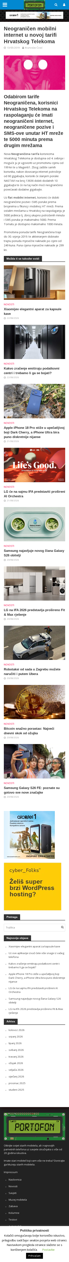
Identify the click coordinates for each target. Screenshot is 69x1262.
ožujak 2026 (16, 1063)
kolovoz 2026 (17, 1030)
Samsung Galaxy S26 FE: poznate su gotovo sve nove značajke (32, 790)
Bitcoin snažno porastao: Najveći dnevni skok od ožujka (29, 731)
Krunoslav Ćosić (34, 47)
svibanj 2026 (16, 1050)
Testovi (13, 1219)
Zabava (13, 1206)
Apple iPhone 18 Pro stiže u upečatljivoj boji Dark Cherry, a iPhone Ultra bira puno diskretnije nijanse (34, 432)
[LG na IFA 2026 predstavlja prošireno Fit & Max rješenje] (34, 583)
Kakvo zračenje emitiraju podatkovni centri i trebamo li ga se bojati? (31, 371)
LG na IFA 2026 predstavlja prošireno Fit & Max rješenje (34, 612)
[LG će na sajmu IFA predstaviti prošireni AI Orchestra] (34, 465)
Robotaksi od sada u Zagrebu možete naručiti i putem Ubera (32, 672)
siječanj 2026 (16, 1076)
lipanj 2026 (15, 1043)
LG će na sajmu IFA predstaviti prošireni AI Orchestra (34, 494)
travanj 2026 (16, 1056)
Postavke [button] (48, 1249)
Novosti (9, 304)
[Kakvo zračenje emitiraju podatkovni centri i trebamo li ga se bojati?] (34, 341)
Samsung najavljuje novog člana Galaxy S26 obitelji (34, 553)
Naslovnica (15, 1179)
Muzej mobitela (18, 1199)
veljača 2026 (16, 1069)
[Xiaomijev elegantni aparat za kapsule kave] (34, 282)
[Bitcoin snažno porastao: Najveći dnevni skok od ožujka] (34, 701)
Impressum (11, 1172)
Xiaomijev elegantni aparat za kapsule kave (32, 311)
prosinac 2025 (17, 1083)
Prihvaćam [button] (34, 1255)
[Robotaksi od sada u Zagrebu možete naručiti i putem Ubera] (34, 642)
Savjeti (12, 1193)
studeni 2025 (16, 1089)
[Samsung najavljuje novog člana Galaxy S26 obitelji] (34, 524)
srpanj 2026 (16, 1036)
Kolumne (14, 1213)
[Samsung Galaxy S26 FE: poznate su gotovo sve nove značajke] (34, 761)
